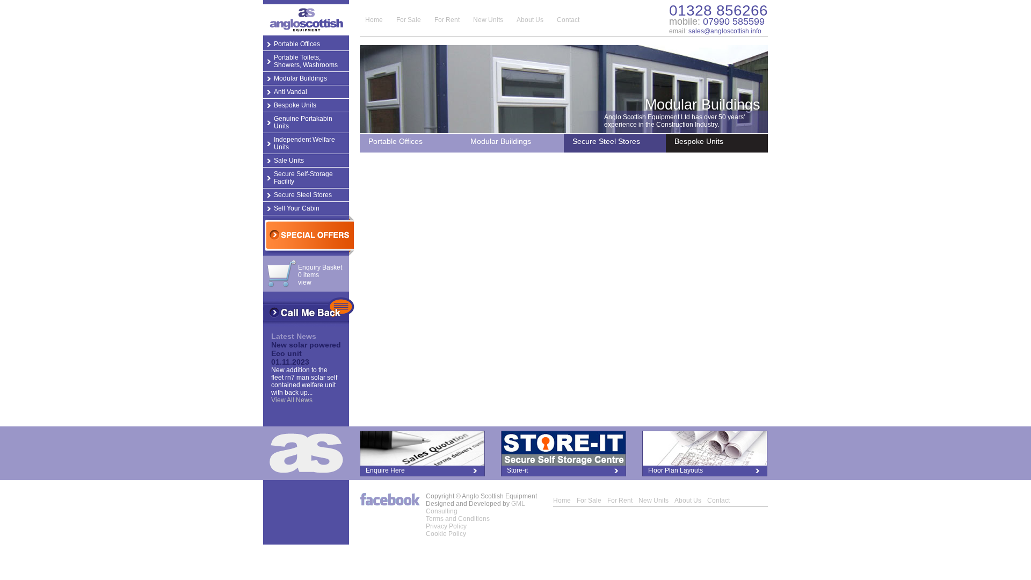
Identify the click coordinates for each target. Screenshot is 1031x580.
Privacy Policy (446, 526)
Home (374, 20)
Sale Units (289, 160)
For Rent (447, 20)
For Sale (408, 20)
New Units (488, 20)
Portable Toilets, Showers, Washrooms (306, 61)
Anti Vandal (290, 92)
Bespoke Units (295, 105)
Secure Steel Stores (303, 195)
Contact (568, 20)
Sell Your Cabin (297, 208)
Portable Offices (297, 44)
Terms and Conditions (458, 519)
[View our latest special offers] (308, 235)
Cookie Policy (446, 534)
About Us (530, 20)
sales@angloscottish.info (724, 31)
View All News (292, 400)
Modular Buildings (300, 78)
